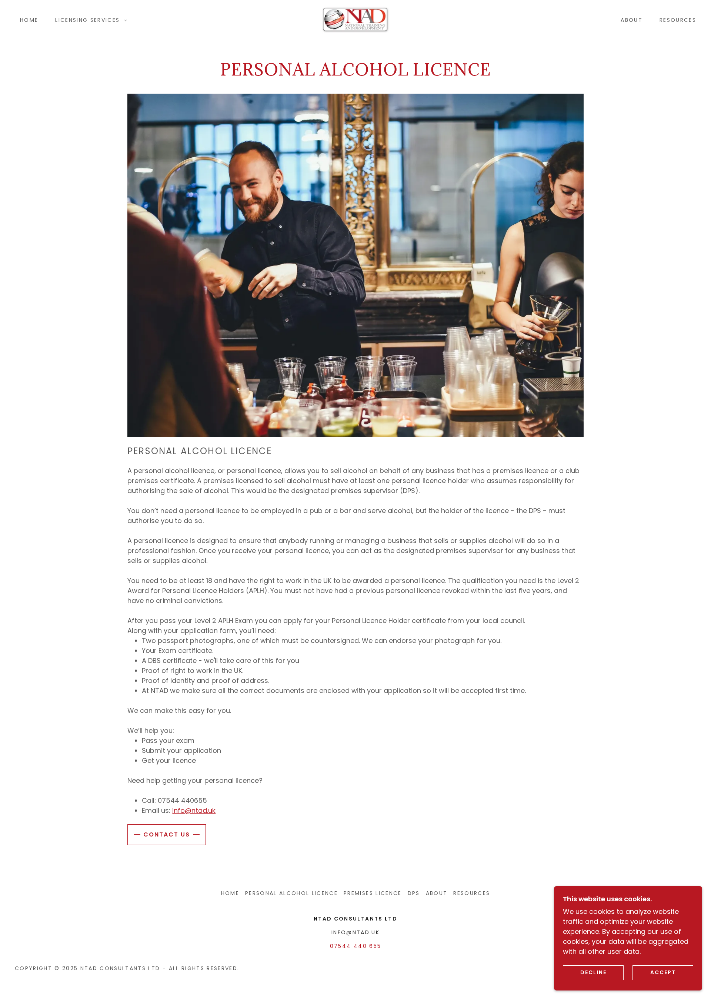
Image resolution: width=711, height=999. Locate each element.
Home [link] (29, 20)
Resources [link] (678, 20)
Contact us (166, 834)
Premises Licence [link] (372, 893)
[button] (89, 20)
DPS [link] (414, 893)
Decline (593, 972)
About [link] (631, 20)
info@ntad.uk (194, 810)
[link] (355, 19)
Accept (663, 972)
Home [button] (230, 893)
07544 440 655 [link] (355, 946)
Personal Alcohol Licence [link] (291, 893)
